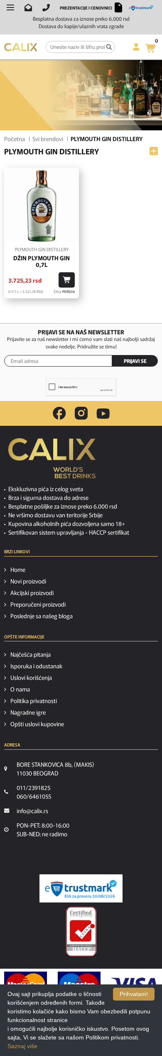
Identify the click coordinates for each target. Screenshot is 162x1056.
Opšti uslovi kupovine (37, 724)
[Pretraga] (109, 47)
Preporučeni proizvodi (38, 604)
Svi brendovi (47, 138)
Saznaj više (22, 1046)
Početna (14, 138)
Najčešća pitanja (30, 654)
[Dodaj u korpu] (67, 280)
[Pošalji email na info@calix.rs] (28, 7)
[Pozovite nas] (46, 7)
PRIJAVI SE (135, 360)
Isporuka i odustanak (36, 666)
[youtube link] (103, 413)
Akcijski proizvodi (32, 592)
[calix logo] (52, 461)
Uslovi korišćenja (31, 677)
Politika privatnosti (33, 700)
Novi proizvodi (28, 581)
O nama (20, 689)
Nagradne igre (28, 712)
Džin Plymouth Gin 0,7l (41, 261)
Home (17, 569)
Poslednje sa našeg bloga (41, 616)
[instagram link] (81, 413)
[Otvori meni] (10, 7)
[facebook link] (59, 413)
